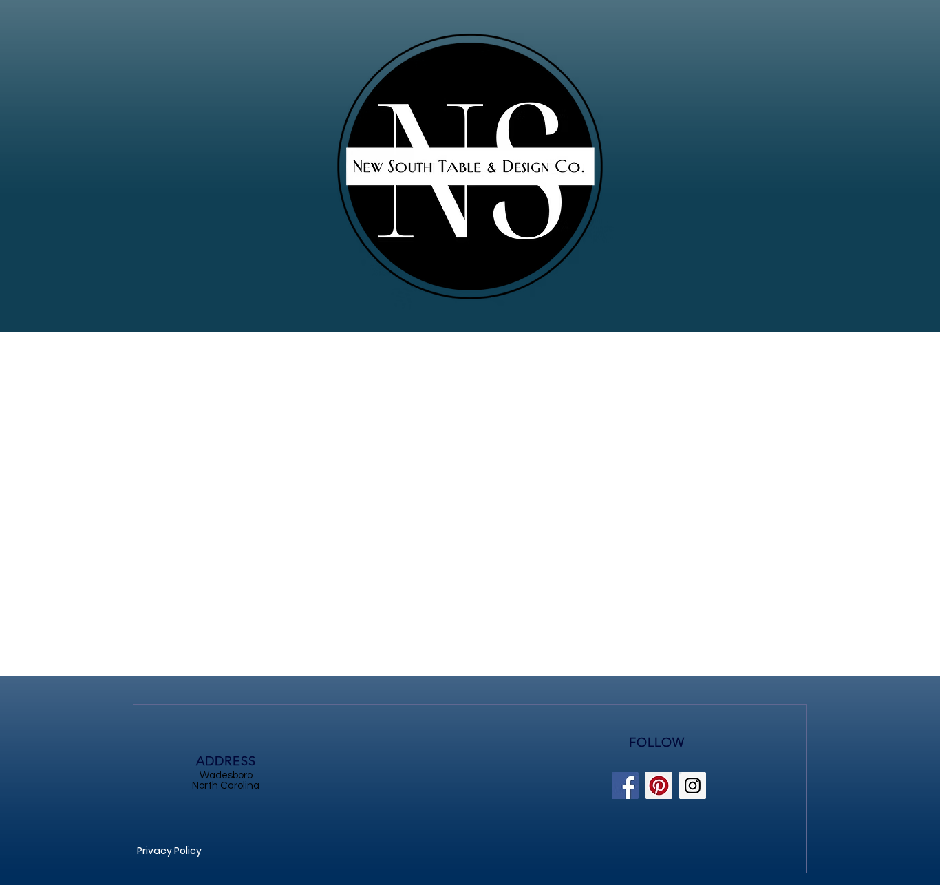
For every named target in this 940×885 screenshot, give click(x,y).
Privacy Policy (169, 850)
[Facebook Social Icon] (625, 785)
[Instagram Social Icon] (692, 785)
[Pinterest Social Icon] (658, 785)
